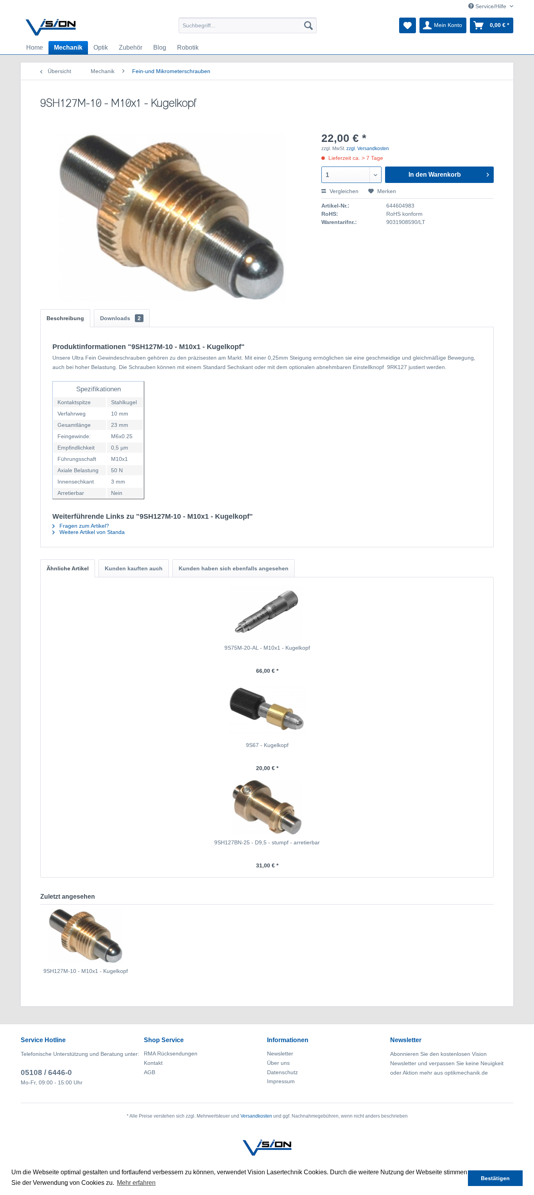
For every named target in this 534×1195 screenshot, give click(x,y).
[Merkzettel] (407, 25)
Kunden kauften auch (134, 568)
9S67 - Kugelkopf (267, 745)
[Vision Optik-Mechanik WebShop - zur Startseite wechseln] (51, 27)
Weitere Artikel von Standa (91, 532)
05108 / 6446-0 (46, 1072)
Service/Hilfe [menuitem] (491, 6)
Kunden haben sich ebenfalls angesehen (234, 568)
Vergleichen (343, 191)
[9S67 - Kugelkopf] (267, 710)
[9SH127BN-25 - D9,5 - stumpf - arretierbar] (267, 807)
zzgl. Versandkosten (367, 148)
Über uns (278, 1063)
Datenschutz (282, 1072)
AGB (149, 1072)
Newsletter (280, 1053)
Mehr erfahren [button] (136, 1182)
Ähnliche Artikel (68, 568)
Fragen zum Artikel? (83, 526)
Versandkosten (256, 1116)
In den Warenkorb (435, 174)
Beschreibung (65, 318)
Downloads (120, 318)
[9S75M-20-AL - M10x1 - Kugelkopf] (267, 612)
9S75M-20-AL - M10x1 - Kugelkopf (267, 648)
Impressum (281, 1081)
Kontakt (153, 1063)
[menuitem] (248, 25)
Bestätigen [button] (495, 1178)
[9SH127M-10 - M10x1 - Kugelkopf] (85, 935)
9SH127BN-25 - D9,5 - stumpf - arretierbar (267, 842)
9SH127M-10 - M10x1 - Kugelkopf (85, 971)
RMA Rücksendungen (170, 1053)
